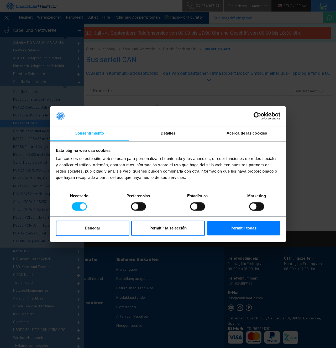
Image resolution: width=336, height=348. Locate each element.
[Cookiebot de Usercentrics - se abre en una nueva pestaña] (257, 116)
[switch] (138, 206)
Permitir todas (243, 228)
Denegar (92, 228)
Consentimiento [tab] (89, 133)
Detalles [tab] (168, 133)
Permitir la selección (168, 228)
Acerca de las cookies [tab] (247, 133)
